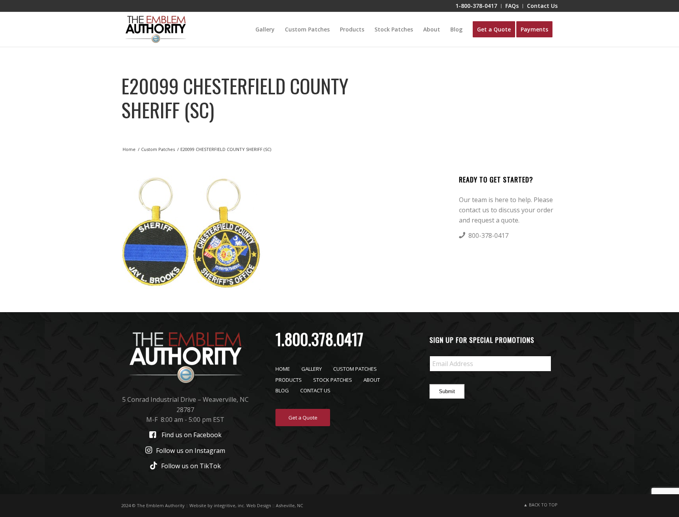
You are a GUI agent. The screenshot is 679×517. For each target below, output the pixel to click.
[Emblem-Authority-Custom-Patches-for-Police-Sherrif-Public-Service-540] (155, 29)
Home (282, 368)
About (371, 379)
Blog (282, 390)
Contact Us (315, 390)
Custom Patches (355, 368)
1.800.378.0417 (319, 339)
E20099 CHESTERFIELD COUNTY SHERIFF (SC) (235, 97)
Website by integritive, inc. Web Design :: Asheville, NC (246, 505)
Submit (447, 391)
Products (288, 379)
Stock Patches (332, 379)
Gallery (311, 368)
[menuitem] (476, 6)
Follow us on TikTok (191, 466)
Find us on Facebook (191, 435)
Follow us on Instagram (190, 450)
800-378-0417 (488, 235)
